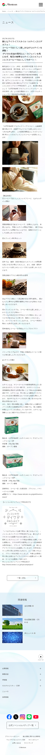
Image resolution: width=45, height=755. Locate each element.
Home (4, 11)
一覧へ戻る (21, 578)
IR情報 (4, 680)
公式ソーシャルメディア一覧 (21, 725)
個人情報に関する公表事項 (31, 736)
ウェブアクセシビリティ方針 (15, 740)
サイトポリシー (34, 740)
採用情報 (5, 697)
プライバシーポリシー (12, 736)
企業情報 (5, 668)
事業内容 (5, 674)
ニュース (10, 11)
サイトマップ (28, 743)
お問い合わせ (16, 743)
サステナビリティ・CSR (11, 686)
